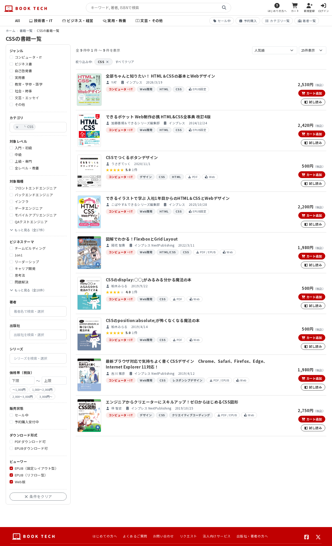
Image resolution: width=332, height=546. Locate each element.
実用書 (20, 77)
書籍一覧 (26, 30)
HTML (164, 89)
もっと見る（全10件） (30, 290)
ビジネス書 (23, 64)
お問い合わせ (163, 536)
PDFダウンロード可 (30, 441)
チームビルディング (30, 248)
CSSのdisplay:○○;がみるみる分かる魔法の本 (149, 279)
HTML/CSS (168, 252)
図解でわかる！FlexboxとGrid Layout (142, 239)
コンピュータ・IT (28, 57)
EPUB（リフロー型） (31, 475)
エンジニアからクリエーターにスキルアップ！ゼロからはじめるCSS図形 (172, 402)
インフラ (22, 201)
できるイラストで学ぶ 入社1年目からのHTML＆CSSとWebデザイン (168, 198)
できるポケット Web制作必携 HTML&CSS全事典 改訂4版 (158, 116)
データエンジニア (29, 208)
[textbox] (38, 127)
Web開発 (146, 89)
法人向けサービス (217, 536)
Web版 (20, 481)
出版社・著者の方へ (252, 536)
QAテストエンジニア (31, 221)
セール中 (224, 20)
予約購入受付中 (27, 421)
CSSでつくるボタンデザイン (132, 157)
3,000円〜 (45, 396)
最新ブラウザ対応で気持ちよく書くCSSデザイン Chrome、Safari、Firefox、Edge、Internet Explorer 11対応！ (186, 364)
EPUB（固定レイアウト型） (37, 468)
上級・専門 (23, 161)
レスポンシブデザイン (187, 380)
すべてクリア (124, 61)
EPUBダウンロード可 (31, 448)
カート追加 (314, 93)
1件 (134, 169)
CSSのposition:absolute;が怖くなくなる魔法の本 (153, 320)
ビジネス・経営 (80, 20)
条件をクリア (40, 496)
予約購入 (250, 20)
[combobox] (38, 127)
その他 (20, 104)
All (17, 20)
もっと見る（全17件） (30, 230)
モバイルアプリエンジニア (36, 215)
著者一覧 (309, 20)
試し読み (315, 102)
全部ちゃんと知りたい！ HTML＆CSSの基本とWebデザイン (160, 76)
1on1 (19, 255)
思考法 (20, 275)
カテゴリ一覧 (279, 20)
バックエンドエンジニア (34, 194)
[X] (318, 536)
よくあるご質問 (135, 536)
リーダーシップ (27, 262)
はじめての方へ (105, 536)
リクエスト (188, 536)
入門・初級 (23, 148)
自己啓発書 (23, 71)
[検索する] (224, 8)
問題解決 (22, 282)
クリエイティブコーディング (191, 415)
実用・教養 (116, 20)
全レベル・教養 (27, 168)
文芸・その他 (151, 20)
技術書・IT (43, 20)
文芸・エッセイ (27, 97)
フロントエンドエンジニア (36, 188)
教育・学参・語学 (29, 84)
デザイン (146, 177)
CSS (103, 61)
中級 (18, 154)
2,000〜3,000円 (22, 396)
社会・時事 (23, 91)
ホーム (10, 30)
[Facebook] (306, 536)
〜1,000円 (18, 390)
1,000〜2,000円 (42, 390)
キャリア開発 (25, 268)
